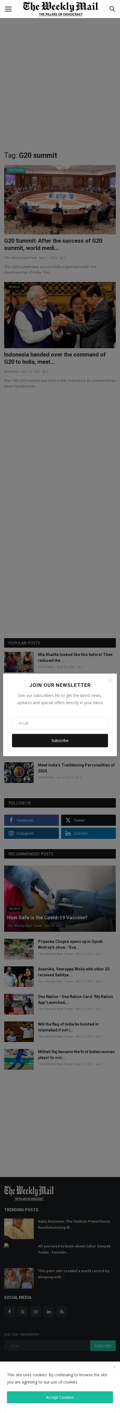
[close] (114, 1367)
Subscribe (60, 740)
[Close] (110, 680)
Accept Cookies (60, 1397)
